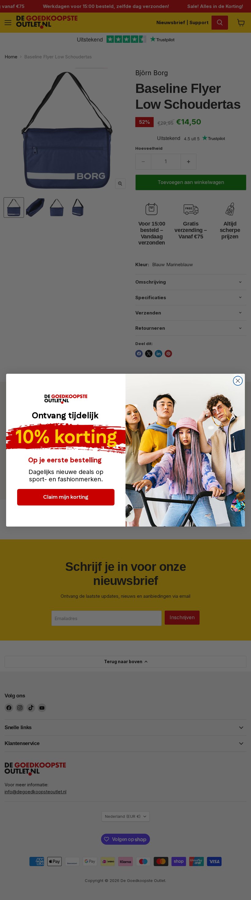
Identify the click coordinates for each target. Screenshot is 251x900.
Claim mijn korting (65, 497)
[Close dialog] (237, 380)
